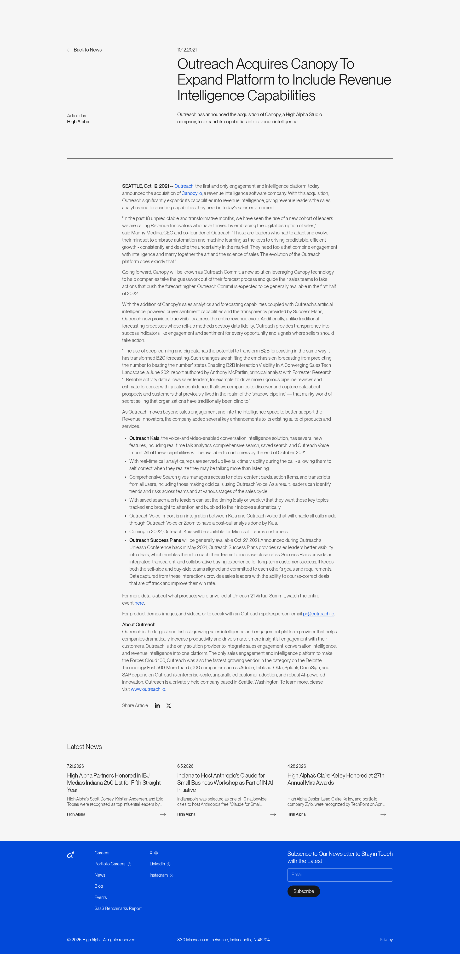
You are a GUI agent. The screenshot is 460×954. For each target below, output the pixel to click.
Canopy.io (192, 193)
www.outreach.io (148, 689)
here (139, 603)
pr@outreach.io (318, 614)
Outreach (184, 186)
